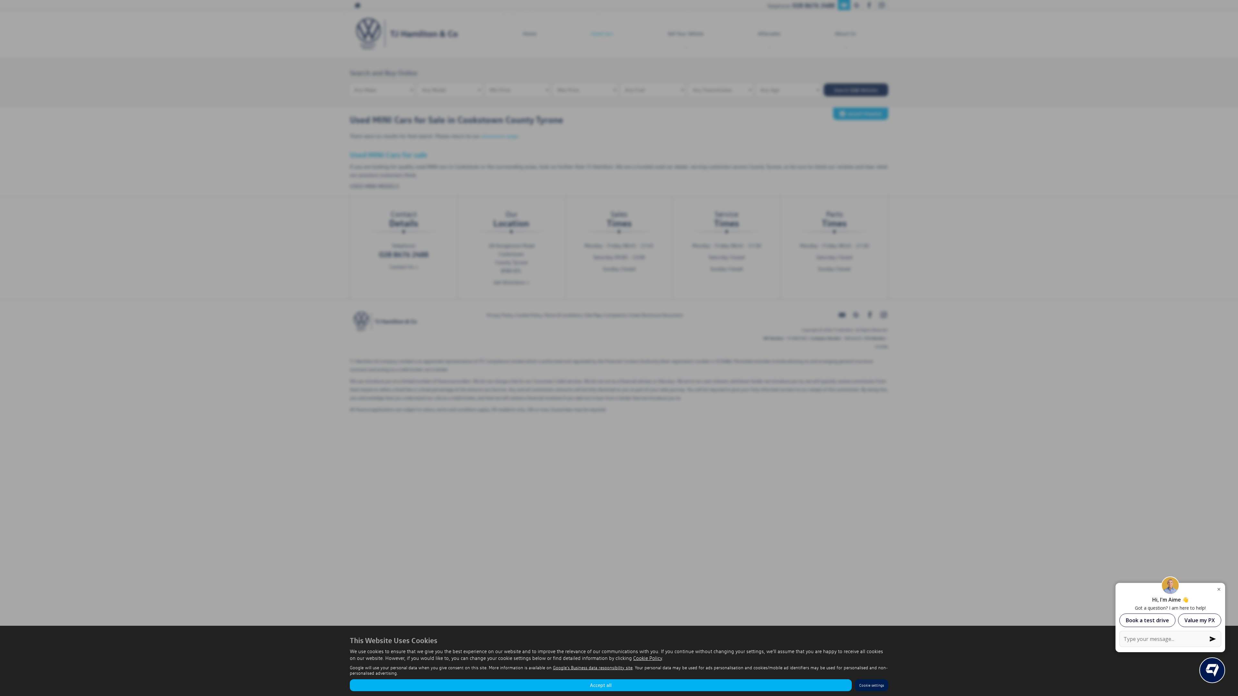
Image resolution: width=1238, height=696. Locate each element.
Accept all (601, 685)
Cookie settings (871, 685)
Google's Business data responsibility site (593, 667)
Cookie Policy (647, 658)
